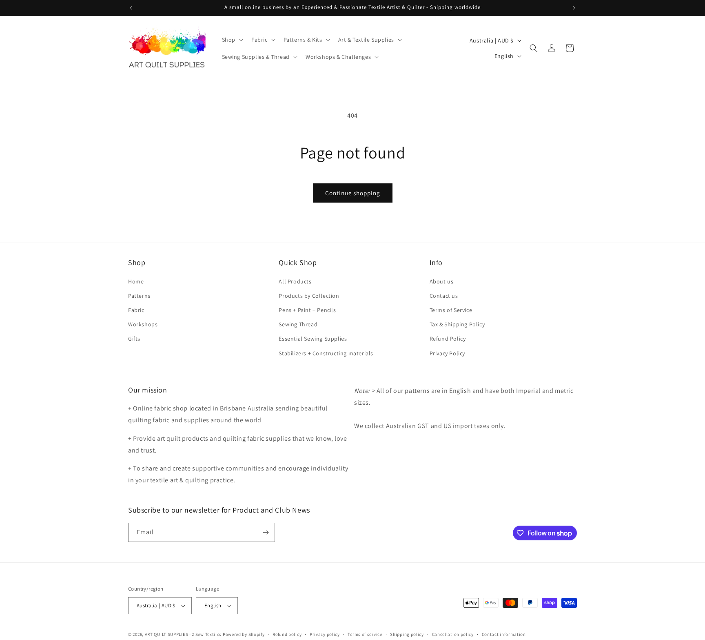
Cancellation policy (453, 634)
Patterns (139, 295)
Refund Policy (448, 338)
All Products (295, 281)
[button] (231, 39)
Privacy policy (325, 634)
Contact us (444, 295)
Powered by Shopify (244, 634)
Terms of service (365, 634)
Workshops (142, 324)
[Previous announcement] (131, 8)
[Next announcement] (574, 8)
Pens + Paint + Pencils (307, 310)
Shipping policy (407, 634)
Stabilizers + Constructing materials (326, 353)
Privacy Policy (447, 353)
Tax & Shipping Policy (457, 324)
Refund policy (287, 634)
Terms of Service (451, 310)
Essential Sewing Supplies (313, 338)
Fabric (136, 310)
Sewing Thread (298, 324)
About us (442, 281)
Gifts (134, 338)
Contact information (504, 634)
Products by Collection (309, 295)
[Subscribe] (266, 532)
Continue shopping (352, 193)
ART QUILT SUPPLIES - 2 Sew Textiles (183, 634)
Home (136, 281)
